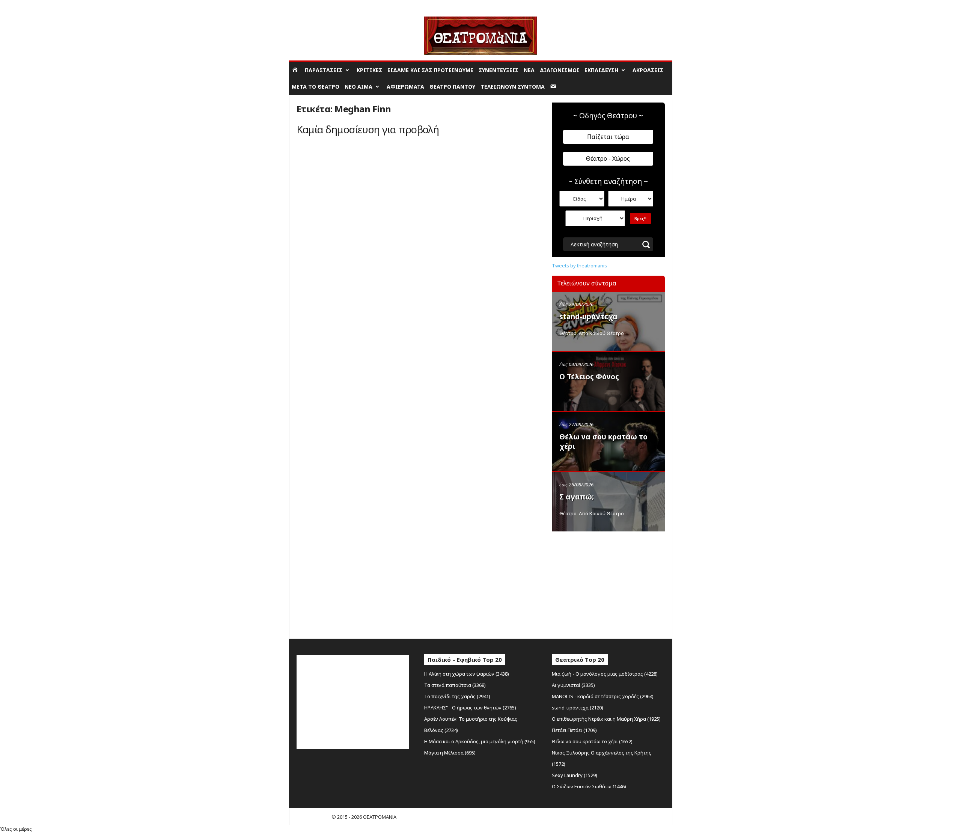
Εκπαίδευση (601, 70)
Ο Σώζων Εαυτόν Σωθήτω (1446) (589, 786)
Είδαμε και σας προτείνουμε (430, 70)
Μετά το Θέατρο (315, 86)
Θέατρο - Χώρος (608, 158)
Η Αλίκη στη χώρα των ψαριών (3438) (466, 673)
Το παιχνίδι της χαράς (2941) (457, 696)
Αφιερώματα (405, 86)
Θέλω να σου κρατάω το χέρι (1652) (592, 741)
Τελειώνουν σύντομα (512, 86)
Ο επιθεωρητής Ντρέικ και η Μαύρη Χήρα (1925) (606, 718)
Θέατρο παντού (452, 86)
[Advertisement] (608, 583)
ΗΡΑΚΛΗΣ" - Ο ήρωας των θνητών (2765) (470, 707)
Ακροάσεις (648, 70)
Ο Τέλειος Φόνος (589, 377)
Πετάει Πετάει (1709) (574, 730)
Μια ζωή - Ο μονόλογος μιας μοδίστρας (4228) (605, 673)
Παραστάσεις (323, 70)
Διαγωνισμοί (559, 70)
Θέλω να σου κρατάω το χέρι (603, 441)
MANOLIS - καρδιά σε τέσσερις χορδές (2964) (603, 696)
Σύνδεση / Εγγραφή (311, 5)
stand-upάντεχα (588, 316)
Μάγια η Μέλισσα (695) (450, 752)
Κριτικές (369, 70)
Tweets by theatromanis (579, 265)
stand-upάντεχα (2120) (577, 707)
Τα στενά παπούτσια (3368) (455, 685)
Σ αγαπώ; (576, 497)
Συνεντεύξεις (498, 70)
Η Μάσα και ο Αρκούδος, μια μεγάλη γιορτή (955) (479, 741)
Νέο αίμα (358, 86)
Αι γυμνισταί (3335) (573, 685)
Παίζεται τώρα (608, 137)
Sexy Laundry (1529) (574, 775)
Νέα (529, 70)
